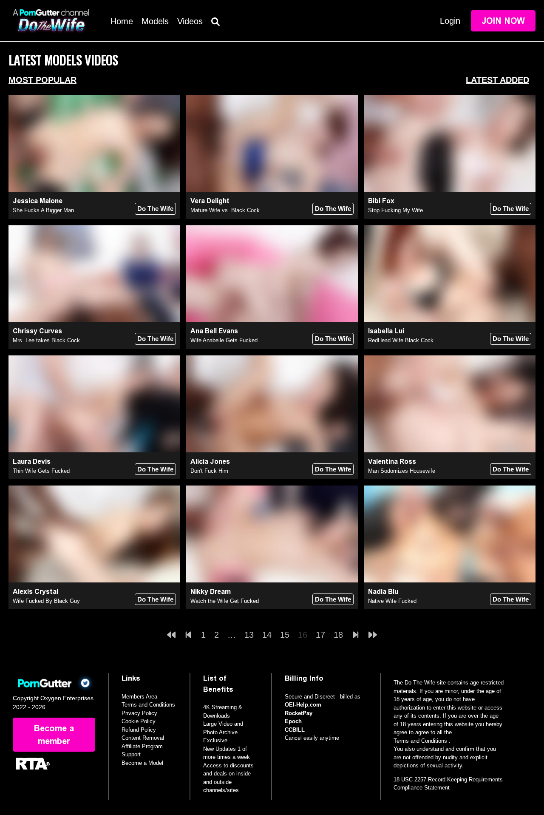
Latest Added (497, 80)
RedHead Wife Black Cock (401, 340)
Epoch (293, 721)
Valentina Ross (392, 461)
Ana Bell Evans (214, 331)
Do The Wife (155, 208)
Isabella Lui (386, 331)
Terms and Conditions (148, 704)
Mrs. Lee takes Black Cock (46, 340)
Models (155, 21)
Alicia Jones (210, 461)
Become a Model (142, 763)
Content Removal (143, 738)
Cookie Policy (139, 721)
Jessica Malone (37, 201)
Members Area (139, 696)
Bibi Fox (381, 201)
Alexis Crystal (35, 592)
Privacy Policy (139, 713)
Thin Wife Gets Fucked (41, 471)
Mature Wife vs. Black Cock (225, 210)
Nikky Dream (210, 592)
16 (302, 634)
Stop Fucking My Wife (395, 210)
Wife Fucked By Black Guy (46, 601)
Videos (190, 21)
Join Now (503, 21)
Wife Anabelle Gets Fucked (224, 340)
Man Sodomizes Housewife (401, 471)
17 (320, 634)
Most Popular (42, 80)
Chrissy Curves (37, 331)
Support (131, 754)
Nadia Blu (383, 592)
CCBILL (295, 730)
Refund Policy (139, 730)
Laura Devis (32, 461)
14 (267, 634)
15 (284, 634)
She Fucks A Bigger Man (43, 210)
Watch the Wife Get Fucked (224, 601)
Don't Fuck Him (209, 471)
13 (249, 634)
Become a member (54, 734)
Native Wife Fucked (392, 601)
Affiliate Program (142, 746)
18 (338, 634)
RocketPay (298, 713)
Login (450, 21)
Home (121, 21)
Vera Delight (210, 201)
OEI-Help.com (303, 704)
